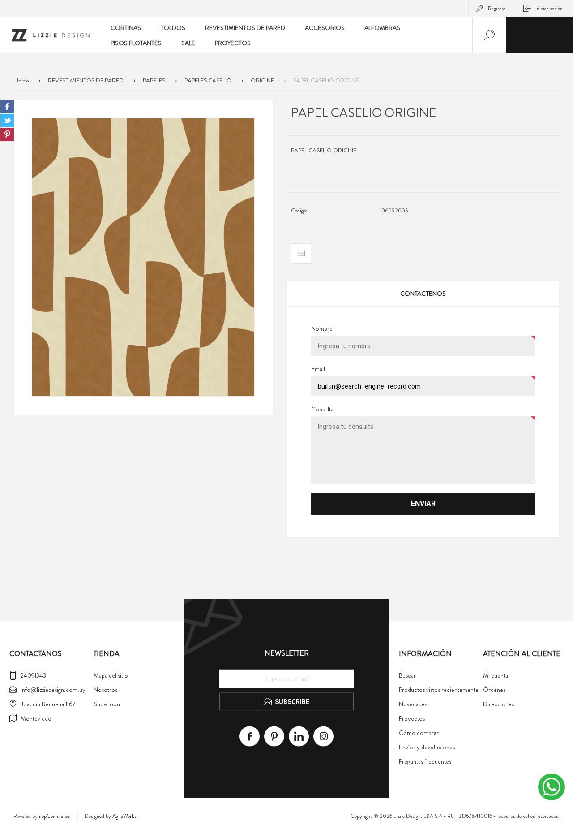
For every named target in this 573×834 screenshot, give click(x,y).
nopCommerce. (55, 816)
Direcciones (498, 704)
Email (318, 369)
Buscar (407, 675)
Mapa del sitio (111, 675)
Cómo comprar (419, 732)
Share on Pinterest (7, 134)
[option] (143, 257)
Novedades (413, 704)
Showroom (108, 704)
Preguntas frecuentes (425, 761)
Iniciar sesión (549, 8)
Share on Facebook (7, 106)
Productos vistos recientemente (439, 689)
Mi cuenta (495, 675)
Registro (496, 8)
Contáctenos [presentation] (423, 293)
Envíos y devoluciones (427, 747)
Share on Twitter (7, 120)
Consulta (322, 409)
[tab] (423, 294)
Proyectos (412, 718)
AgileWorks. (125, 816)
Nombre (322, 328)
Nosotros (105, 689)
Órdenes (494, 689)
